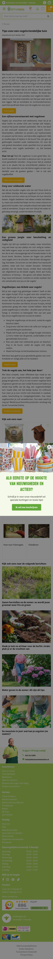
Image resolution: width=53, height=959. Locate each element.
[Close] (49, 447)
